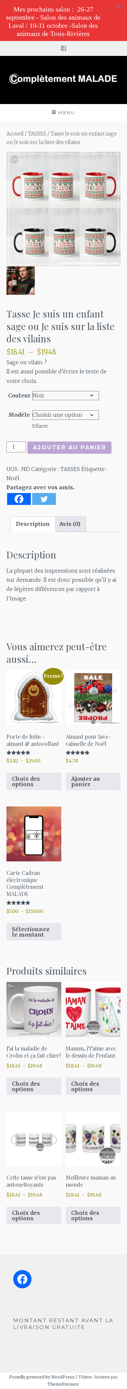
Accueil (15, 134)
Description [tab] (33, 523)
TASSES (37, 134)
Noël (12, 478)
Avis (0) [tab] (69, 523)
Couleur (19, 395)
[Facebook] (19, 499)
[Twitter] (44, 499)
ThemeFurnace (63, 1384)
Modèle (19, 414)
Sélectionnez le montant (30, 932)
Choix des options (26, 781)
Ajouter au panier (69, 447)
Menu (66, 112)
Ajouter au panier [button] (85, 781)
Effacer (40, 426)
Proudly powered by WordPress (42, 1377)
